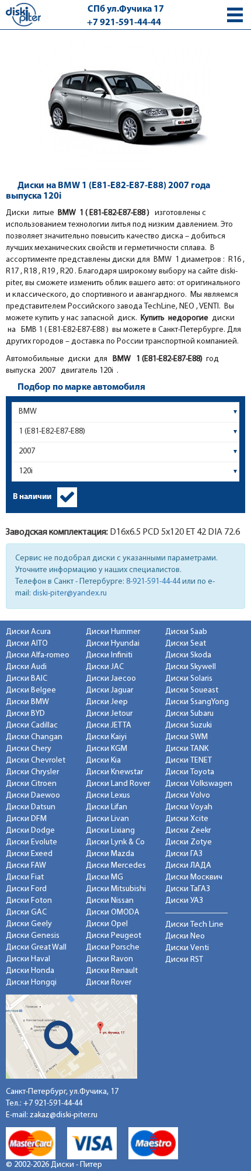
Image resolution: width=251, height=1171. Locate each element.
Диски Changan (34, 737)
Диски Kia (103, 760)
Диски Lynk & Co (115, 842)
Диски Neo (185, 936)
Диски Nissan (110, 900)
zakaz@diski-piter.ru (63, 1115)
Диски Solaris (188, 678)
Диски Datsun (30, 807)
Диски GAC (26, 912)
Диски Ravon (109, 959)
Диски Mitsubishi (116, 889)
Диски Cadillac (32, 725)
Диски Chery (28, 748)
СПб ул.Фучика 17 (126, 9)
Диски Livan (107, 819)
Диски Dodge (30, 830)
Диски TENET (188, 760)
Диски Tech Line (194, 924)
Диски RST (184, 959)
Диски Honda (30, 970)
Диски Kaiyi (106, 737)
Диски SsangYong (197, 702)
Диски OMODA (113, 912)
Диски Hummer (113, 632)
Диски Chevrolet (35, 760)
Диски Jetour (109, 713)
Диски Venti (187, 948)
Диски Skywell (190, 667)
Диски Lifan (106, 807)
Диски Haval (28, 959)
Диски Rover (108, 982)
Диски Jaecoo (111, 678)
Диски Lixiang (110, 830)
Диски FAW (26, 865)
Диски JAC (105, 667)
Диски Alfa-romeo (37, 655)
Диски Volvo (187, 795)
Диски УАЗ (184, 900)
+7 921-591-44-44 (124, 22)
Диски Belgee (31, 690)
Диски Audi (26, 667)
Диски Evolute (31, 842)
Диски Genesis (33, 935)
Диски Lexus (108, 795)
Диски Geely (29, 924)
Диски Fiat (25, 877)
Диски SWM (186, 737)
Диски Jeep (107, 702)
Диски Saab (186, 632)
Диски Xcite (186, 819)
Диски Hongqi (31, 982)
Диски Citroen (31, 783)
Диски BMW (27, 702)
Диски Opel (107, 924)
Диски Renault (112, 970)
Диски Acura (28, 632)
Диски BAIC (26, 678)
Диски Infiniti (109, 655)
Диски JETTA (108, 725)
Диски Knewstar (114, 772)
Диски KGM (106, 748)
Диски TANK (186, 748)
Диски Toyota (189, 772)
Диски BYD (25, 713)
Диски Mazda (110, 854)
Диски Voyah (188, 807)
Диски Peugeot (113, 935)
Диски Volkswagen (198, 783)
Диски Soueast (191, 690)
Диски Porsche (113, 947)
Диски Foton (29, 900)
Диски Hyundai (113, 643)
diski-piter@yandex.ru (70, 593)
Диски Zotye (188, 842)
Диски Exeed (29, 854)
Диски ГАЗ (184, 854)
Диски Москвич (193, 877)
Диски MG (104, 877)
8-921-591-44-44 (153, 581)
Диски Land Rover (118, 783)
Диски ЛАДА (188, 865)
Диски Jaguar (109, 690)
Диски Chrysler (32, 772)
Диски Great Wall (36, 947)
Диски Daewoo (33, 795)
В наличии (32, 497)
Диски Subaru (189, 713)
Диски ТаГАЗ (187, 889)
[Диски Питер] (23, 14)
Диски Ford (26, 889)
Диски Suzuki (188, 725)
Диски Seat (185, 643)
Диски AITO (27, 643)
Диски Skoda (188, 655)
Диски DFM (26, 819)
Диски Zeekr (188, 830)
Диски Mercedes (116, 865)
